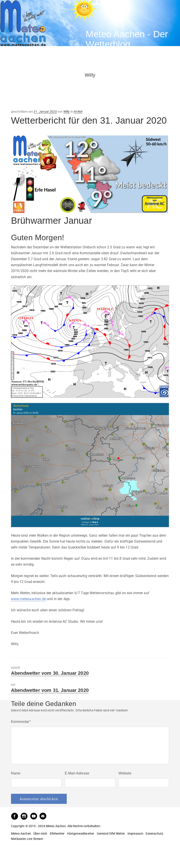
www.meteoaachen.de (28, 599)
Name (16, 773)
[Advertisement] (46, 89)
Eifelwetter (57, 833)
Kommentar (21, 722)
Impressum (135, 833)
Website (125, 773)
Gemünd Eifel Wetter (111, 833)
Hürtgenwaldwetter (80, 833)
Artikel (78, 111)
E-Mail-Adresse (77, 773)
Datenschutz (154, 833)
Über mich (40, 833)
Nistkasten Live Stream (27, 839)
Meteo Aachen (21, 833)
